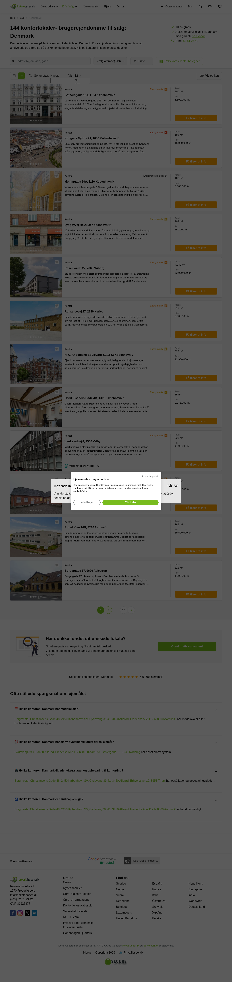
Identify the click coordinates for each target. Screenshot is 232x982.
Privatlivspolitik (150, 476)
